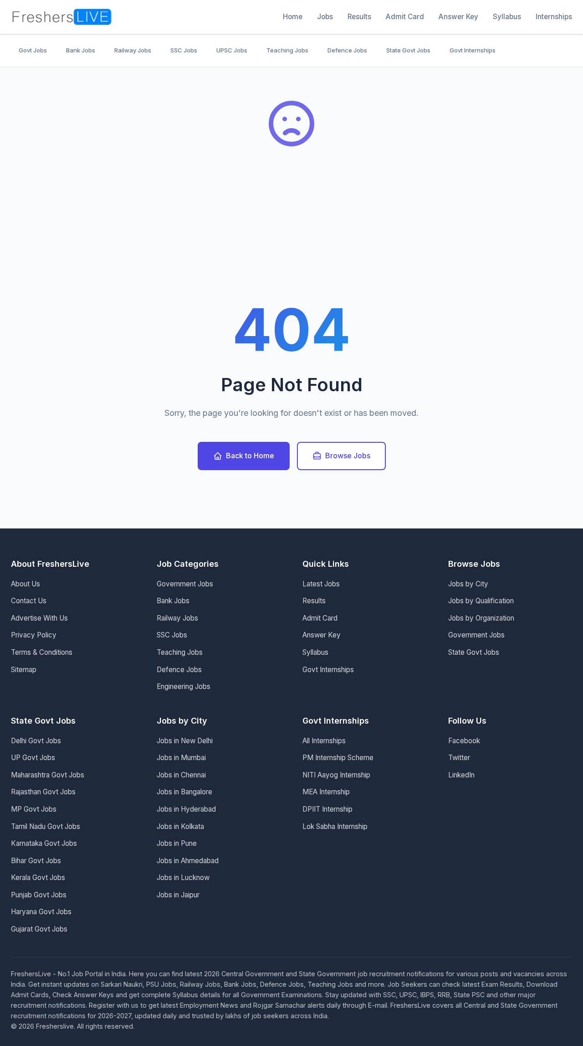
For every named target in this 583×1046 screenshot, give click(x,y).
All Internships (324, 740)
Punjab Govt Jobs (38, 895)
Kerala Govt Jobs (38, 877)
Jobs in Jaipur (178, 895)
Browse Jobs (347, 455)
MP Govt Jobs (33, 809)
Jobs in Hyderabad (186, 809)
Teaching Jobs (287, 50)
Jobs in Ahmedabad (188, 860)
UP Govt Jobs (33, 757)
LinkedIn (461, 775)
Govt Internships (473, 50)
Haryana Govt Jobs (41, 911)
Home (292, 16)
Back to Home (250, 455)
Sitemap (23, 669)
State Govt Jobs (408, 50)
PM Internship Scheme (337, 757)
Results (359, 16)
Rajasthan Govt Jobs (43, 791)
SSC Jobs (183, 50)
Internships (554, 16)
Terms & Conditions (41, 652)
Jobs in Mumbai (181, 757)
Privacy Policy (33, 635)
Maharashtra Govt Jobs (47, 775)
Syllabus (507, 16)
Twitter (459, 757)
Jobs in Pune (177, 843)
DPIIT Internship (327, 809)
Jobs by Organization (481, 618)
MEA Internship (326, 791)
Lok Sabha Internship (335, 826)
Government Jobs (185, 584)
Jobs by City (468, 584)
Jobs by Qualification (481, 600)
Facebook (464, 740)
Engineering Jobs (183, 686)
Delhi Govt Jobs (36, 740)
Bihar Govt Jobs (36, 860)
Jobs (325, 16)
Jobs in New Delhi (185, 740)
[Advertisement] (291, 232)
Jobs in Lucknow (183, 877)
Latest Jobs (321, 584)
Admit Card (405, 16)
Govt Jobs (33, 50)
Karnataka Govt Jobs (44, 843)
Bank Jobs (80, 50)
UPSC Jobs (231, 50)
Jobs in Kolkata (180, 826)
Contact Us (28, 600)
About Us (25, 584)
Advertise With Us (39, 618)
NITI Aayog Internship (336, 775)
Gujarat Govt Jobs (39, 929)
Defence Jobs (347, 50)
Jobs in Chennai (181, 775)
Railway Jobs (132, 50)
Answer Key (458, 16)
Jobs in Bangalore (184, 791)
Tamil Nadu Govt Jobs (45, 826)
